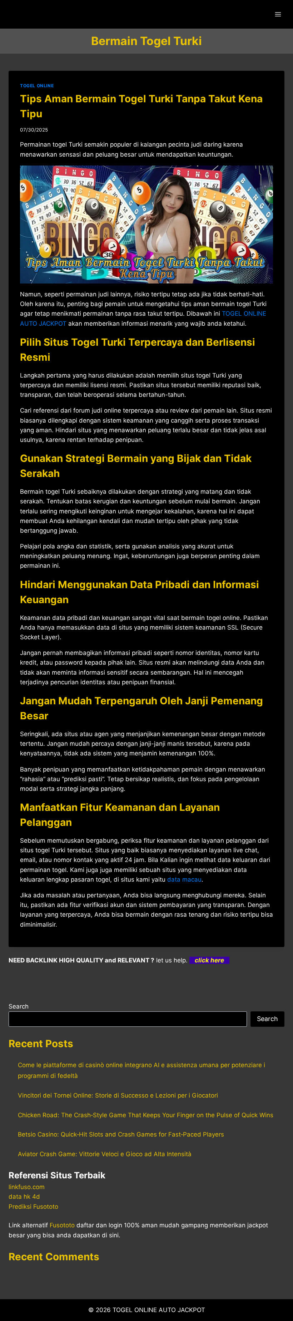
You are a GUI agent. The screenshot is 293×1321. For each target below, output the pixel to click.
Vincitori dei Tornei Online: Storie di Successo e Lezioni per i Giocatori (118, 1095)
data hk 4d (24, 1196)
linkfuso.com (27, 1187)
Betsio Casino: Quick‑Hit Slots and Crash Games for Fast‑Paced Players (121, 1134)
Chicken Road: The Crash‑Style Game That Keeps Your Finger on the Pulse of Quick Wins (145, 1115)
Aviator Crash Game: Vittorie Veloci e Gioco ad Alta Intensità (105, 1154)
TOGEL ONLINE (37, 85)
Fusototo (62, 1225)
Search (19, 1006)
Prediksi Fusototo (33, 1206)
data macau (184, 879)
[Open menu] (277, 14)
